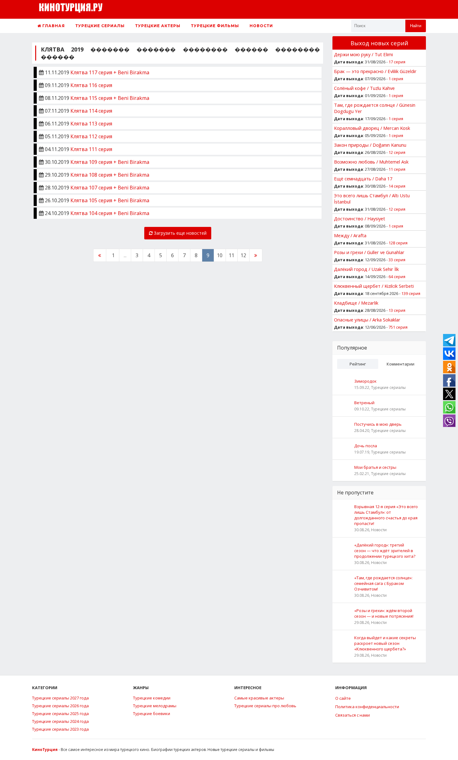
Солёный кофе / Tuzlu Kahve (364, 88)
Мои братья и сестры (375, 467)
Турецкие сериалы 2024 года (60, 721)
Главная (53, 25)
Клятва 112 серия (91, 136)
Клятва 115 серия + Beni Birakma (109, 98)
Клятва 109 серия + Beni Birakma (109, 162)
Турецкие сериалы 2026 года (60, 706)
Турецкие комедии (151, 698)
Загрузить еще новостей (180, 233)
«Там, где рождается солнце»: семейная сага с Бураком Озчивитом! (383, 583)
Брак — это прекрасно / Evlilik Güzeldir (375, 71)
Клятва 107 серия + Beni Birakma (109, 187)
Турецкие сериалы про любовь (265, 706)
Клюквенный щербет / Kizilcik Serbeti (374, 286)
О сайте (343, 698)
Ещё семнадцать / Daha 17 (363, 178)
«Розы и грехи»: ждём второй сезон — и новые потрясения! (383, 613)
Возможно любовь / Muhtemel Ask (371, 162)
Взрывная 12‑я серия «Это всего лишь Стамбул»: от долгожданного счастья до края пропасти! (386, 515)
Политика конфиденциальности (367, 706)
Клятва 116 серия (91, 85)
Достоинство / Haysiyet (359, 218)
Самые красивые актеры (259, 698)
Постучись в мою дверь (378, 424)
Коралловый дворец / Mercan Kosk (372, 128)
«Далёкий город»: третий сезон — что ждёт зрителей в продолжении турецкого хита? (384, 550)
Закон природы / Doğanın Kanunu (370, 145)
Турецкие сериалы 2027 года (60, 698)
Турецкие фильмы (215, 25)
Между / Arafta (350, 235)
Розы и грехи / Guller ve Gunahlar (369, 252)
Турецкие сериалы (100, 25)
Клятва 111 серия (91, 149)
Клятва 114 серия (91, 110)
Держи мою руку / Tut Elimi (363, 54)
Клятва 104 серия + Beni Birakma (109, 213)
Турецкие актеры (157, 25)
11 (231, 255)
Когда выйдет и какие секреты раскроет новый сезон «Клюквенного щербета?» (385, 643)
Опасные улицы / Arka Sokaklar (367, 319)
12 (243, 255)
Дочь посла (365, 446)
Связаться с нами (352, 715)
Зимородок (365, 381)
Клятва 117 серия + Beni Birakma (109, 72)
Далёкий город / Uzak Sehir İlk (366, 269)
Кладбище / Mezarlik (356, 303)
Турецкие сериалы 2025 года (60, 713)
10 (219, 255)
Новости (261, 25)
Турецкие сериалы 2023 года (60, 729)
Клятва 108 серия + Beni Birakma (109, 174)
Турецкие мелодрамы (154, 706)
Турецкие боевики (151, 713)
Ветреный (364, 402)
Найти (415, 25)
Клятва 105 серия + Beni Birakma (109, 200)
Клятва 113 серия (91, 123)
